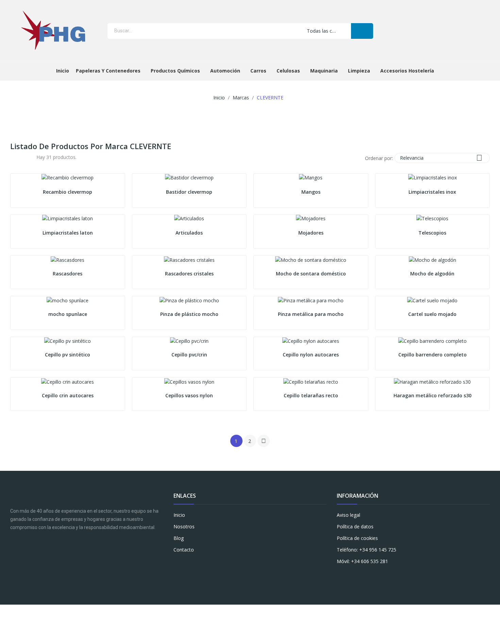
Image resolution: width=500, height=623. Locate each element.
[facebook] (176, 564)
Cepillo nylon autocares (311, 354)
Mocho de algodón (432, 273)
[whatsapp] (203, 564)
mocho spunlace (67, 314)
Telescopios (432, 232)
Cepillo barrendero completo (432, 354)
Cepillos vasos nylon (189, 395)
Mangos (310, 192)
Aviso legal (348, 515)
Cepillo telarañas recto (311, 395)
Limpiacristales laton (68, 232)
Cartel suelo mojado (432, 314)
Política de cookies (357, 538)
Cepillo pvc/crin (189, 354)
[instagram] (190, 564)
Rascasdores (67, 273)
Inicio (179, 515)
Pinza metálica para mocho (311, 314)
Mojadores (310, 232)
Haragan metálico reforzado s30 (432, 395)
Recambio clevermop (67, 192)
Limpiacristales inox (432, 192)
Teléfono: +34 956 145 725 (366, 549)
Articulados (189, 232)
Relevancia (441, 157)
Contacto (183, 549)
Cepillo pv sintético (67, 354)
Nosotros (184, 526)
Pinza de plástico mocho (189, 314)
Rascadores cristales (189, 273)
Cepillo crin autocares (68, 395)
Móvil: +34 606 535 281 (362, 561)
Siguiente (263, 440)
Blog (178, 538)
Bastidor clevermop (189, 192)
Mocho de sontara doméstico (311, 273)
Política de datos (355, 526)
